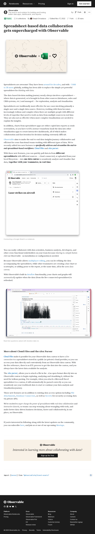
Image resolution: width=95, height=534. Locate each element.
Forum (50, 525)
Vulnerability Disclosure (51, 530)
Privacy (24, 530)
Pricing (41, 4)
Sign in (70, 4)
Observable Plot (31, 519)
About (72, 514)
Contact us (73, 519)
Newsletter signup (76, 522)
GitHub (72, 525)
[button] (1, 23)
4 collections (21, 19)
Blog (49, 514)
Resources (28, 4)
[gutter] (1, 28)
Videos (50, 519)
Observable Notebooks (12, 514)
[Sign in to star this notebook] (85, 12)
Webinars (51, 517)
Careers (73, 517)
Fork (79, 12)
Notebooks (14, 4)
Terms (38, 530)
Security (32, 530)
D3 (27, 522)
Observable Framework (34, 517)
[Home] (14, 503)
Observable (13, 10)
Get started (84, 4)
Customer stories (54, 522)
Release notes (31, 525)
